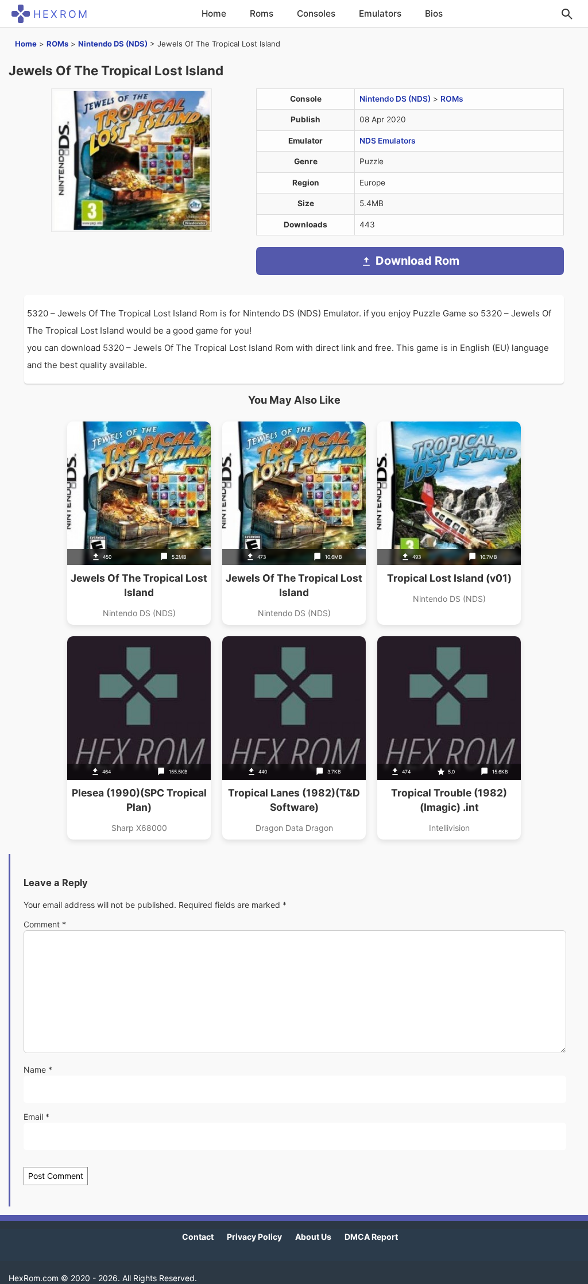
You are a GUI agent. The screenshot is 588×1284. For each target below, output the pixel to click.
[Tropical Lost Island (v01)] (449, 523)
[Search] (567, 14)
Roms (261, 13)
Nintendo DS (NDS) (113, 43)
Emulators (380, 13)
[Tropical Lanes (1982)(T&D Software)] (294, 738)
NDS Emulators (387, 140)
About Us (313, 1237)
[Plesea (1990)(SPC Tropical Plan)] (139, 738)
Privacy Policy (254, 1237)
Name (38, 1069)
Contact (198, 1237)
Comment (45, 924)
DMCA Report (371, 1237)
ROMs (57, 43)
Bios (434, 13)
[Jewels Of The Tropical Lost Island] (139, 523)
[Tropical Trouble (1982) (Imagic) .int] (449, 738)
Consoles (316, 13)
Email (36, 1116)
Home (214, 13)
